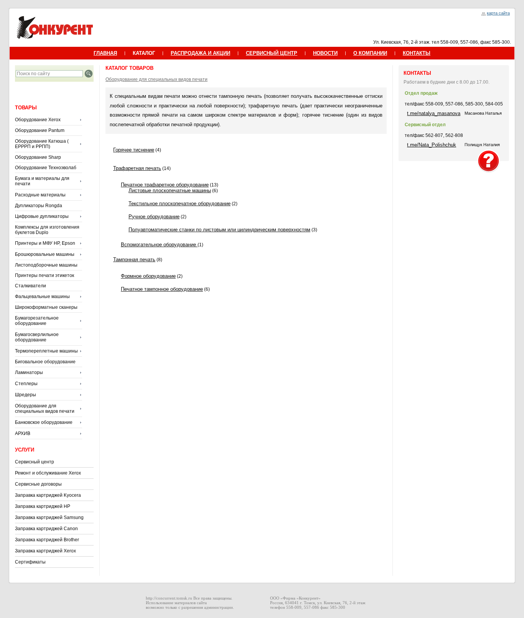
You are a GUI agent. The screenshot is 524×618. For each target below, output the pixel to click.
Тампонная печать (134, 259)
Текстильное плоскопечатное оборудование (180, 203)
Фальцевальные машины (42, 296)
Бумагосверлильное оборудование (37, 337)
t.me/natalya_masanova (433, 113)
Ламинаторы (29, 372)
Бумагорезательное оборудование (37, 320)
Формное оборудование (148, 276)
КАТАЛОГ (144, 53)
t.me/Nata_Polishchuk (431, 145)
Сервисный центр (34, 462)
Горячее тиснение (133, 150)
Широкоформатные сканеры (46, 307)
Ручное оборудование (154, 216)
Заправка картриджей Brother (47, 539)
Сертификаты (30, 562)
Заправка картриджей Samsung (49, 517)
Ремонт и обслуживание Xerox (48, 473)
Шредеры (25, 394)
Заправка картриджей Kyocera (48, 495)
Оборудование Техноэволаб (45, 167)
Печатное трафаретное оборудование (165, 185)
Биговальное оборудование (45, 361)
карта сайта (498, 13)
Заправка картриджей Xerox (45, 551)
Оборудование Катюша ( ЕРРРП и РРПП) (42, 143)
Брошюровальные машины (44, 254)
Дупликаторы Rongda (38, 205)
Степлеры (26, 383)
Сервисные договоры (38, 484)
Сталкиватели (30, 285)
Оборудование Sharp (38, 157)
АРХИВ (22, 433)
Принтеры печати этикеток (44, 275)
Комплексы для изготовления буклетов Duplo (47, 229)
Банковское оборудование (44, 422)
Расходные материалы (40, 195)
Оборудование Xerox (38, 119)
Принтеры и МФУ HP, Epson (45, 243)
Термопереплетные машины (46, 351)
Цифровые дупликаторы (42, 216)
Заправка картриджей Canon (46, 528)
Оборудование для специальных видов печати (44, 408)
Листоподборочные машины (46, 265)
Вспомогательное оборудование (159, 244)
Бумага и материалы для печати (42, 181)
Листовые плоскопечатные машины (170, 190)
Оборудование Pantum (39, 130)
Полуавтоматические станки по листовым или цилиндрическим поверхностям (219, 229)
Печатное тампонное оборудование (162, 289)
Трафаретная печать (137, 168)
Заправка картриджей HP (42, 506)
